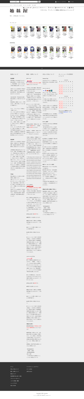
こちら (31, 153)
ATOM (14, 385)
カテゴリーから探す (18, 5)
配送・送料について (14, 371)
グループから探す (27, 5)
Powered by (35, 395)
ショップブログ (13, 383)
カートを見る (29, 369)
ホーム (11, 5)
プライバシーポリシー (15, 378)
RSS (11, 385)
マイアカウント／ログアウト (33, 366)
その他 (34, 5)
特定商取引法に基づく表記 (61, 7)
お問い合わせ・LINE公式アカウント (40, 7)
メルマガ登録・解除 (28, 7)
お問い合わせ (51, 7)
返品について (13, 373)
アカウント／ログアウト (61, 1)
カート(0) (72, 1)
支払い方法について (14, 369)
